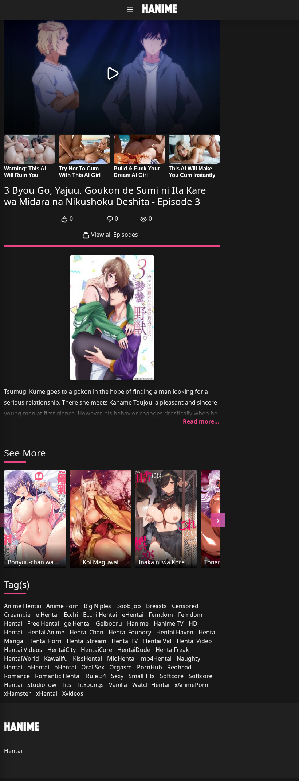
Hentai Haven (174, 632)
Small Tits (142, 676)
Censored (185, 606)
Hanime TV (169, 623)
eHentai (132, 615)
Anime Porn (62, 606)
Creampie (17, 615)
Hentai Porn (45, 641)
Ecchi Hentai (100, 615)
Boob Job (128, 606)
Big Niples (97, 606)
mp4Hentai (156, 658)
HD (193, 623)
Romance (17, 676)
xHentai (46, 693)
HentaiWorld (21, 658)
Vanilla (118, 685)
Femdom (161, 615)
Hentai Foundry (130, 632)
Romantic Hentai (58, 676)
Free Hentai (43, 623)
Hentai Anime (45, 632)
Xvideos (72, 693)
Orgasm (120, 667)
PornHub (149, 667)
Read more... (201, 421)
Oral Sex (92, 667)
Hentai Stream (86, 641)
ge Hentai (77, 623)
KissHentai (87, 658)
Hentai (13, 632)
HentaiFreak (172, 650)
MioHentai (121, 658)
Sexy (117, 676)
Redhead (179, 667)
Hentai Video (194, 641)
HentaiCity (61, 650)
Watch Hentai (150, 685)
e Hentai (47, 615)
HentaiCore (96, 650)
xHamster (17, 693)
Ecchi (71, 615)
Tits (66, 685)
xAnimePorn (191, 685)
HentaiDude (133, 650)
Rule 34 (96, 676)
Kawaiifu (56, 658)
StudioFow (41, 685)
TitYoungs (90, 685)
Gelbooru (109, 623)
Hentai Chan (86, 632)
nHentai (38, 667)
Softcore (172, 676)
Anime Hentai (22, 606)
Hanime (138, 623)
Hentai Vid (157, 641)
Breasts (156, 606)
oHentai (65, 667)
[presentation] (218, 520)
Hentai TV (124, 641)
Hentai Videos (23, 650)
